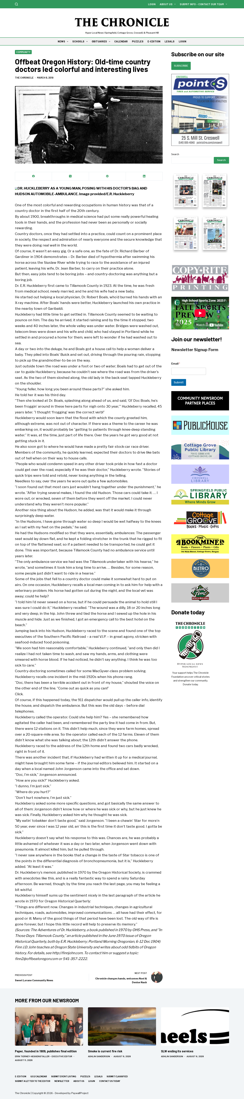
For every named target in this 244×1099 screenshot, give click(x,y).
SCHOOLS (78, 41)
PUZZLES (138, 41)
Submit (179, 382)
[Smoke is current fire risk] (122, 1026)
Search (175, 154)
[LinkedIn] (144, 176)
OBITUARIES (99, 41)
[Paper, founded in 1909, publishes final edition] (49, 1026)
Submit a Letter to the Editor (32, 1081)
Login (152, 4)
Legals (98, 1076)
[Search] (16, 4)
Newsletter (61, 1081)
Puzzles (85, 1076)
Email (175, 363)
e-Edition (20, 1076)
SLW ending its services (177, 1051)
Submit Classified (117, 1076)
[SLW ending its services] (195, 1026)
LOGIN (182, 41)
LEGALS (170, 41)
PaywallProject (79, 1093)
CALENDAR (121, 41)
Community (23, 51)
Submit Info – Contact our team (202, 4)
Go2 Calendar (38, 1076)
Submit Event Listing (63, 1076)
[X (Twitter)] (70, 176)
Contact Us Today (109, 1081)
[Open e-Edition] (200, 211)
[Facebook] (33, 176)
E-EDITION (154, 41)
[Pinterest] (107, 176)
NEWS (61, 41)
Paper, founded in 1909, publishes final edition (46, 1051)
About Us (166, 4)
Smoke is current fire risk (105, 1051)
